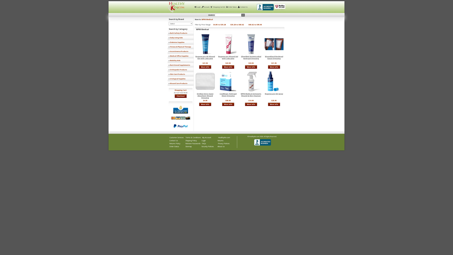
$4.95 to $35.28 (219, 24)
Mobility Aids (175, 60)
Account (206, 7)
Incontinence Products (179, 51)
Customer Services (176, 137)
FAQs (204, 143)
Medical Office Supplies (179, 56)
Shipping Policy (191, 140)
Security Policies (207, 146)
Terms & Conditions (193, 137)
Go (243, 15)
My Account (206, 137)
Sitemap (188, 146)
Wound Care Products (178, 83)
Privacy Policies (224, 143)
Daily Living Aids (176, 38)
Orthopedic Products (178, 70)
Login (199, 7)
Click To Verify (279, 7)
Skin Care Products (177, 74)
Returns (220, 140)
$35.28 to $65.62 (237, 24)
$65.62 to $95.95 (255, 24)
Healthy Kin (176, 7)
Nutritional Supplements (180, 65)
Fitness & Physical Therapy (180, 47)
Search (211, 15)
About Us (221, 146)
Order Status (232, 7)
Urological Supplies (177, 79)
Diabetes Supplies (177, 42)
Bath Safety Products (178, 33)
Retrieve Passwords (193, 143)
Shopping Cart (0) (219, 7)
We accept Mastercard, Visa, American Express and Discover (180, 118)
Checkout (181, 96)
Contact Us (243, 7)
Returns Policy (174, 143)
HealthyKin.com (224, 137)
